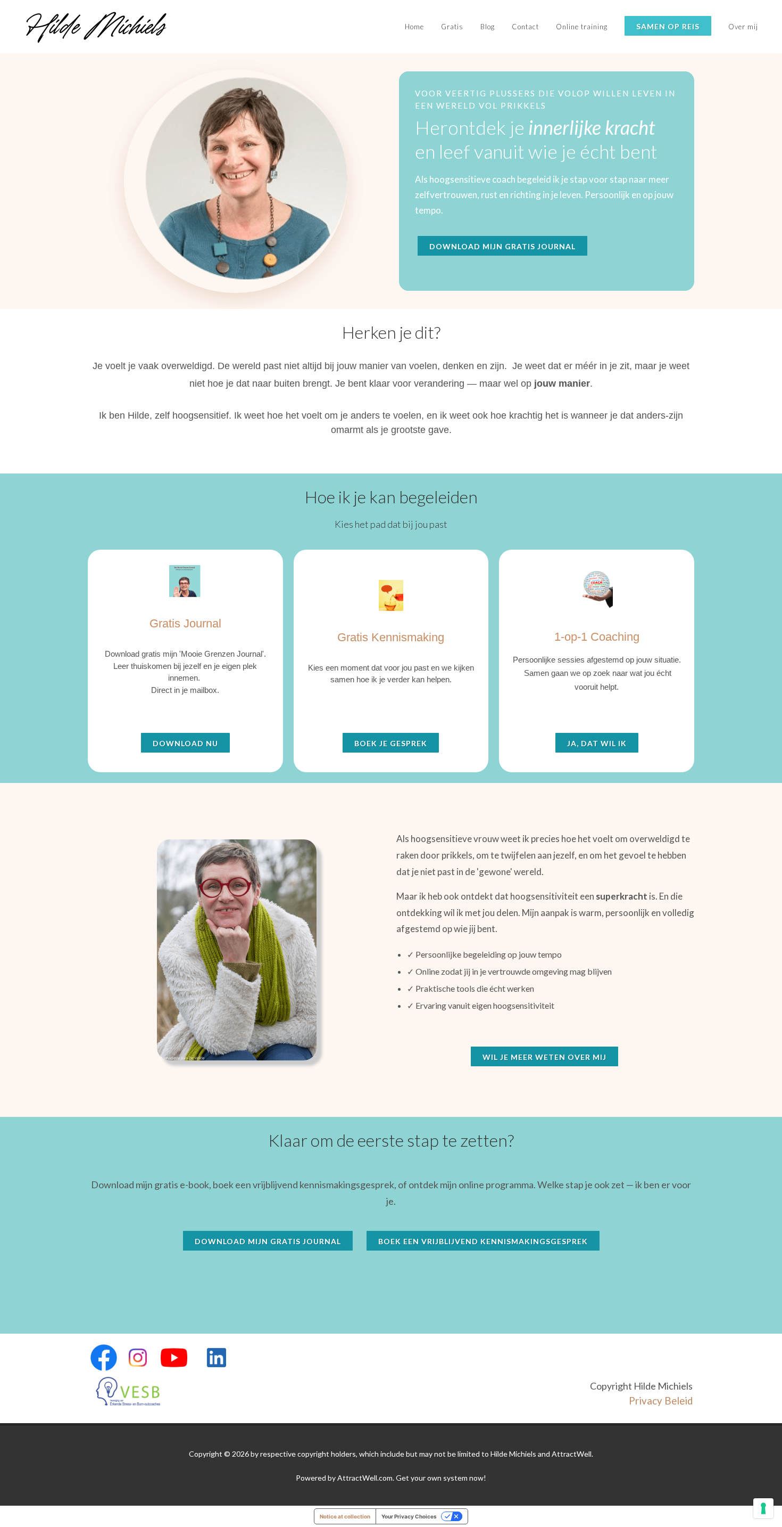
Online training (582, 26)
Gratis (452, 26)
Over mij (743, 26)
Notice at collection (345, 1516)
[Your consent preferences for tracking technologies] (763, 1508)
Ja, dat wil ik (597, 743)
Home (414, 26)
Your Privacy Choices (409, 1516)
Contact (525, 26)
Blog (487, 26)
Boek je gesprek (390, 743)
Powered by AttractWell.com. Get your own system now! (391, 1477)
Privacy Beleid (661, 1401)
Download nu (185, 743)
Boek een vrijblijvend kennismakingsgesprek (483, 1241)
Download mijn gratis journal (502, 246)
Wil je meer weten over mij (544, 1056)
